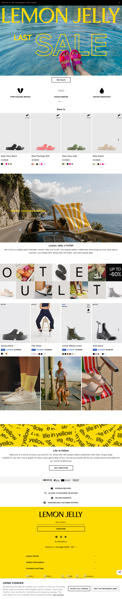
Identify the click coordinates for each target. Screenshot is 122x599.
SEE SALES (61, 80)
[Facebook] (56, 536)
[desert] (39, 164)
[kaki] (9, 164)
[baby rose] (35, 354)
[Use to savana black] (15, 323)
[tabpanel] (20, 93)
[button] (15, 150)
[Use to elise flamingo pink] (46, 133)
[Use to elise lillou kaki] (76, 133)
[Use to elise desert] (107, 133)
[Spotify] (65, 536)
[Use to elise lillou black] (15, 133)
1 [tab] (59, 101)
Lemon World (32, 556)
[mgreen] (98, 354)
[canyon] (68, 354)
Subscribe (61, 529)
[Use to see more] (61, 208)
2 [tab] (62, 101)
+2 (44, 164)
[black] (2, 164)
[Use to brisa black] (107, 323)
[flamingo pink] (32, 164)
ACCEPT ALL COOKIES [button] (79, 589)
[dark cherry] (70, 354)
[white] (32, 354)
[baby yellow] (4, 164)
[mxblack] (103, 354)
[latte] (72, 354)
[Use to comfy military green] (76, 323)
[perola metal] (4, 354)
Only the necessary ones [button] (105, 589)
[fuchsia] (6, 164)
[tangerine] (6, 354)
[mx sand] (101, 354)
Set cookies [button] (58, 595)
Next (118, 140)
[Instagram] (61, 536)
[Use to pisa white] (46, 323)
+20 (44, 354)
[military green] (63, 354)
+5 (74, 354)
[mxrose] (96, 354)
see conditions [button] (61, 468)
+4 (105, 354)
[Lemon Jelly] (61, 514)
